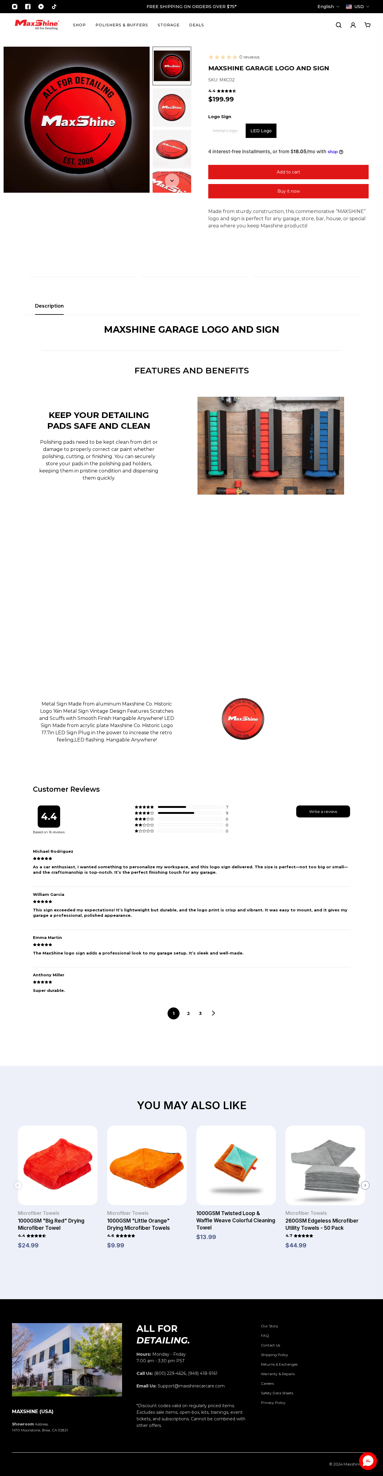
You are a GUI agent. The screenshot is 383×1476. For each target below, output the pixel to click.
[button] (368, 1461)
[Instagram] (14, 6)
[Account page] (353, 25)
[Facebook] (27, 6)
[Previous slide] (17, 1185)
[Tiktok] (54, 6)
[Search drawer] (339, 25)
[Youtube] (41, 6)
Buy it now (288, 191)
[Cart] (367, 25)
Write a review (323, 811)
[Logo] (37, 25)
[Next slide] (365, 1185)
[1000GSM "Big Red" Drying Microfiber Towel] (58, 1168)
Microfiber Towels (38, 1213)
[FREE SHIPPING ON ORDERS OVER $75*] (191, 6)
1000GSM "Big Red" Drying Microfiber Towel (51, 1224)
